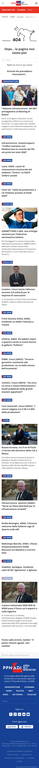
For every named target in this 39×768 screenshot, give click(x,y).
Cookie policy (26, 755)
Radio (13, 727)
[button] (3, 3)
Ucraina (20, 17)
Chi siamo (30, 758)
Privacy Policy (13, 755)
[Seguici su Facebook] (10, 714)
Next (30, 691)
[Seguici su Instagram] (15, 714)
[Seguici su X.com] (19, 714)
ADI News (7, 137)
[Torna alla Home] (19, 3)
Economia (21, 10)
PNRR (12, 17)
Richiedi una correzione (14, 758)
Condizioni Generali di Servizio (19, 751)
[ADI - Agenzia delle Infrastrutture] (19, 667)
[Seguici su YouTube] (28, 714)
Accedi (19, 761)
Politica (20, 691)
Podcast (27, 727)
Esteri (30, 10)
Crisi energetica (32, 17)
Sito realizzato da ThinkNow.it (26, 767)
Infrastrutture (8, 10)
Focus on (7, 204)
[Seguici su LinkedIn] (23, 714)
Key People (18, 694)
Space (5, 694)
